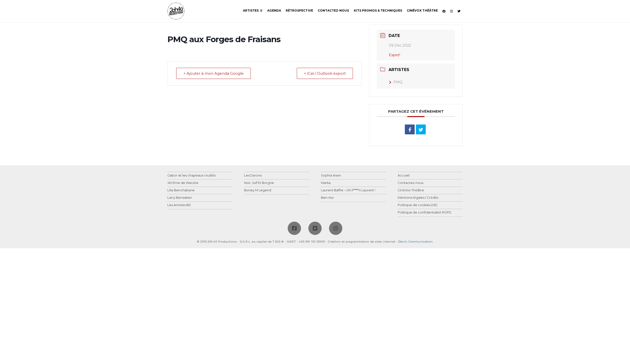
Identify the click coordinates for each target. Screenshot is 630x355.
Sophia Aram (331, 175)
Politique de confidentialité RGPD (424, 212)
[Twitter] (315, 228)
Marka (326, 183)
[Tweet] (421, 129)
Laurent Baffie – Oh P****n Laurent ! (348, 190)
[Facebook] (294, 228)
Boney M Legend (257, 190)
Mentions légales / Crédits (418, 197)
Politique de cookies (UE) (417, 205)
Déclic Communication (415, 241)
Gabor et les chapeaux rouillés (191, 175)
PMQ (397, 82)
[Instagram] (335, 228)
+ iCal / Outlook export (325, 73)
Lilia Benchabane (181, 190)
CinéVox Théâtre (411, 190)
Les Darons (253, 175)
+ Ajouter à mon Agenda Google (213, 73)
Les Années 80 (179, 205)
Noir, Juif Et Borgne (259, 183)
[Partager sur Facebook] (410, 129)
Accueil (404, 175)
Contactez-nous (410, 183)
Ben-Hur (327, 197)
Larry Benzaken (179, 197)
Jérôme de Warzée (182, 183)
